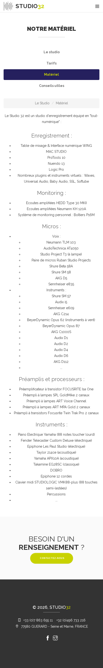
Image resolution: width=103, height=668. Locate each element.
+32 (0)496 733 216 (71, 620)
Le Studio (42, 103)
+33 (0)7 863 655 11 (38, 620)
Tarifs (51, 63)
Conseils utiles (51, 86)
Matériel (51, 74)
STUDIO (30, 6)
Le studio (52, 52)
